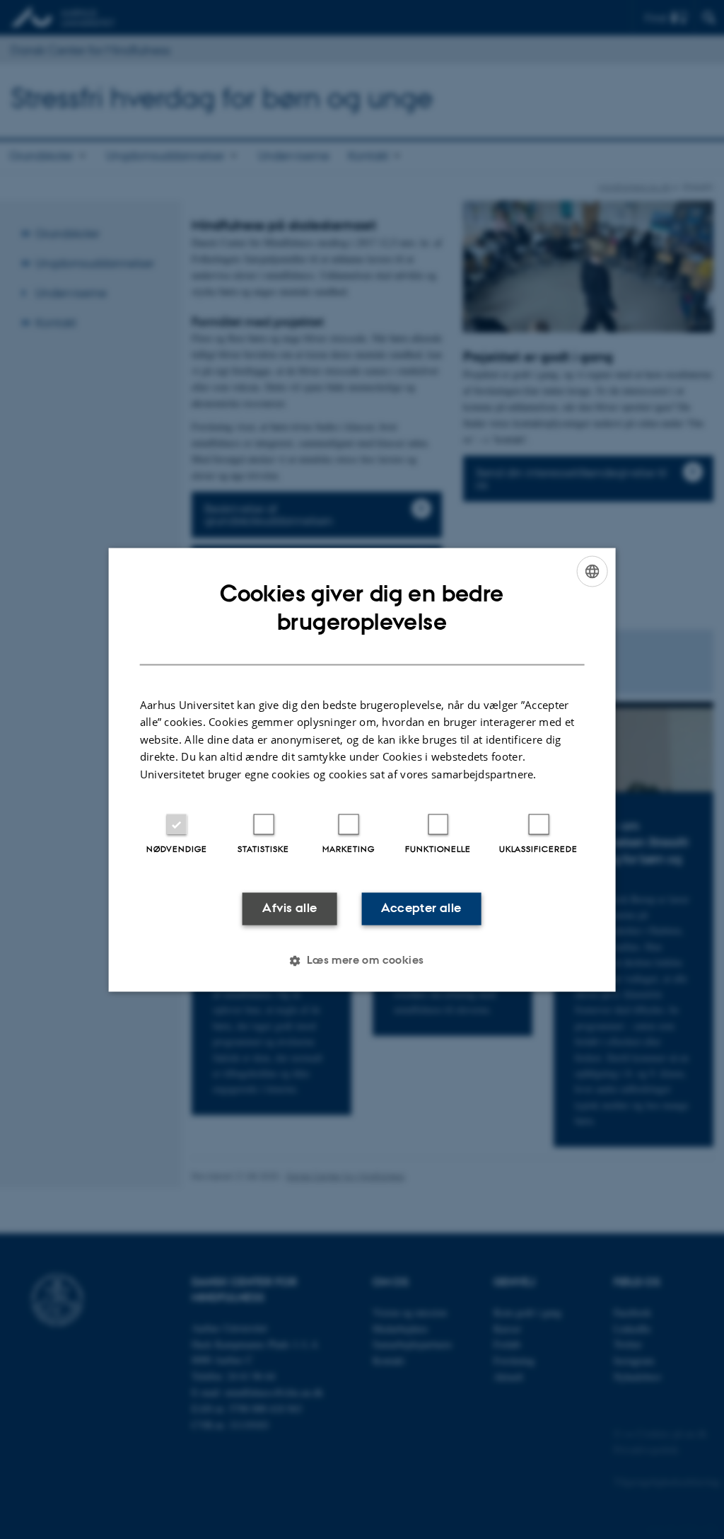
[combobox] (592, 571)
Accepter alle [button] (421, 908)
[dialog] (362, 769)
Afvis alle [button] (289, 908)
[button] (362, 960)
